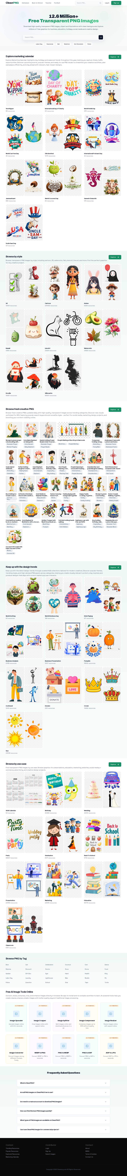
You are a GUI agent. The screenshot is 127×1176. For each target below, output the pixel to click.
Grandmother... (93, 473)
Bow (7, 965)
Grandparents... (93, 471)
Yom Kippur (10, 108)
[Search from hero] (101, 37)
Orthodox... (23, 498)
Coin (86, 965)
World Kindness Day (52, 616)
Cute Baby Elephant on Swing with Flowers (30, 442)
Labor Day (39, 44)
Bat (58, 44)
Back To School (89, 855)
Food (106, 969)
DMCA (87, 1151)
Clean (12, 2)
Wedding (87, 810)
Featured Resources (13, 1154)
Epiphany (79, 524)
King (106, 973)
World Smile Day (89, 108)
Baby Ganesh (41, 498)
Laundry (28, 978)
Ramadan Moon (111, 527)
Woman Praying (12, 447)
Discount (28, 969)
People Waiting (73, 444)
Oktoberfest (49, 153)
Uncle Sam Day (11, 243)
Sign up (116, 3)
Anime (86, 303)
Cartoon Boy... (9, 498)
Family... (66, 498)
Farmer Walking (53, 501)
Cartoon (48, 303)
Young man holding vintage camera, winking (97, 442)
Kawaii (8, 348)
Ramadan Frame (111, 444)
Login (47, 1148)
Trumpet (45, 527)
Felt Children (64, 527)
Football (57, 3)
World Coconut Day (51, 198)
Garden (8, 973)
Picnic (89, 44)
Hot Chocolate (78, 44)
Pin (106, 978)
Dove (67, 969)
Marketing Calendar (12, 1157)
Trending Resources (12, 1148)
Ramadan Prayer (12, 444)
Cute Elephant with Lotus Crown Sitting (39, 468)
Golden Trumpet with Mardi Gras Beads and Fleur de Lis (49, 522)
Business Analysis (12, 661)
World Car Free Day (12, 153)
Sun (7, 751)
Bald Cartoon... (11, 524)
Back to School (37, 3)
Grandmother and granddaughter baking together (95, 468)
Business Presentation (53, 661)
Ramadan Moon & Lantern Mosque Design (111, 522)
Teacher (48, 3)
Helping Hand (23, 471)
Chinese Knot (110, 471)
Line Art (47, 348)
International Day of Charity (54, 108)
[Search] (100, 3)
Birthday (48, 810)
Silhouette (48, 393)
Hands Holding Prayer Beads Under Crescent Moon (47, 442)
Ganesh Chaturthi (90, 198)
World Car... (62, 444)
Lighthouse (49, 978)
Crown (86, 706)
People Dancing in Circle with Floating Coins (77, 468)
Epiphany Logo (81, 527)
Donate (47, 706)
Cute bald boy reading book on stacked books (13, 522)
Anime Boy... (97, 444)
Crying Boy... (51, 471)
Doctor (47, 969)
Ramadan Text (111, 524)
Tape (86, 982)
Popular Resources (12, 1151)
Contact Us (89, 1157)
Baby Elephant (29, 447)
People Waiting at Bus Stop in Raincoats (71, 440)
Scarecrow (50, 44)
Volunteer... (100, 498)
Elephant (36, 473)
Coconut (68, 965)
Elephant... (40, 500)
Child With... (10, 473)
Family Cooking (85, 500)
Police (8, 982)
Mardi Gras (46, 524)
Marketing (48, 900)
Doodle (8, 393)
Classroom (9, 945)
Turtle (107, 982)
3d (7, 303)
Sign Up (48, 1151)
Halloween (25, 3)
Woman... (100, 500)
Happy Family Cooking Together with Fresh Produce (86, 495)
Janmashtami (10, 198)
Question (28, 982)
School (47, 982)
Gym (46, 973)
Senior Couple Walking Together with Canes (114, 495)
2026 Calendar (11, 810)
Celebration (49, 965)
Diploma (8, 969)
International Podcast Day (93, 153)
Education (87, 900)
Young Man (96, 447)
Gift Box (28, 973)
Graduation (49, 855)
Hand (66, 973)
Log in (107, 3)
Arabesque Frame (111, 447)
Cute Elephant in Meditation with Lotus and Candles (31, 522)
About (87, 1148)
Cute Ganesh (29, 444)
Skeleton (67, 44)
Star (66, 982)
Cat (26, 965)
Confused (9, 706)
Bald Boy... (10, 527)
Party (8, 855)
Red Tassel (109, 473)
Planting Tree (64, 473)
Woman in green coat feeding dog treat (101, 495)
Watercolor (88, 348)
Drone (87, 969)
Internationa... (76, 471)
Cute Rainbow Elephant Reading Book (42, 495)
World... (53, 498)
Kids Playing (88, 616)
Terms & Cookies (91, 1154)
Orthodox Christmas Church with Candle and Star (26, 495)
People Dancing (77, 473)
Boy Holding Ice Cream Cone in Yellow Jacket (11, 495)
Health (87, 973)
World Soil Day (11, 616)
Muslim (87, 978)
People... (62, 471)
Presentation (10, 900)
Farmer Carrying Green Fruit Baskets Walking (56, 495)
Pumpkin (87, 661)
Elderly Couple (113, 500)
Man (66, 978)
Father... (22, 473)
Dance (107, 965)
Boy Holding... (51, 473)
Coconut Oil (10, 553)
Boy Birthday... (98, 527)
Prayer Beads (45, 447)
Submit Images (50, 1154)
